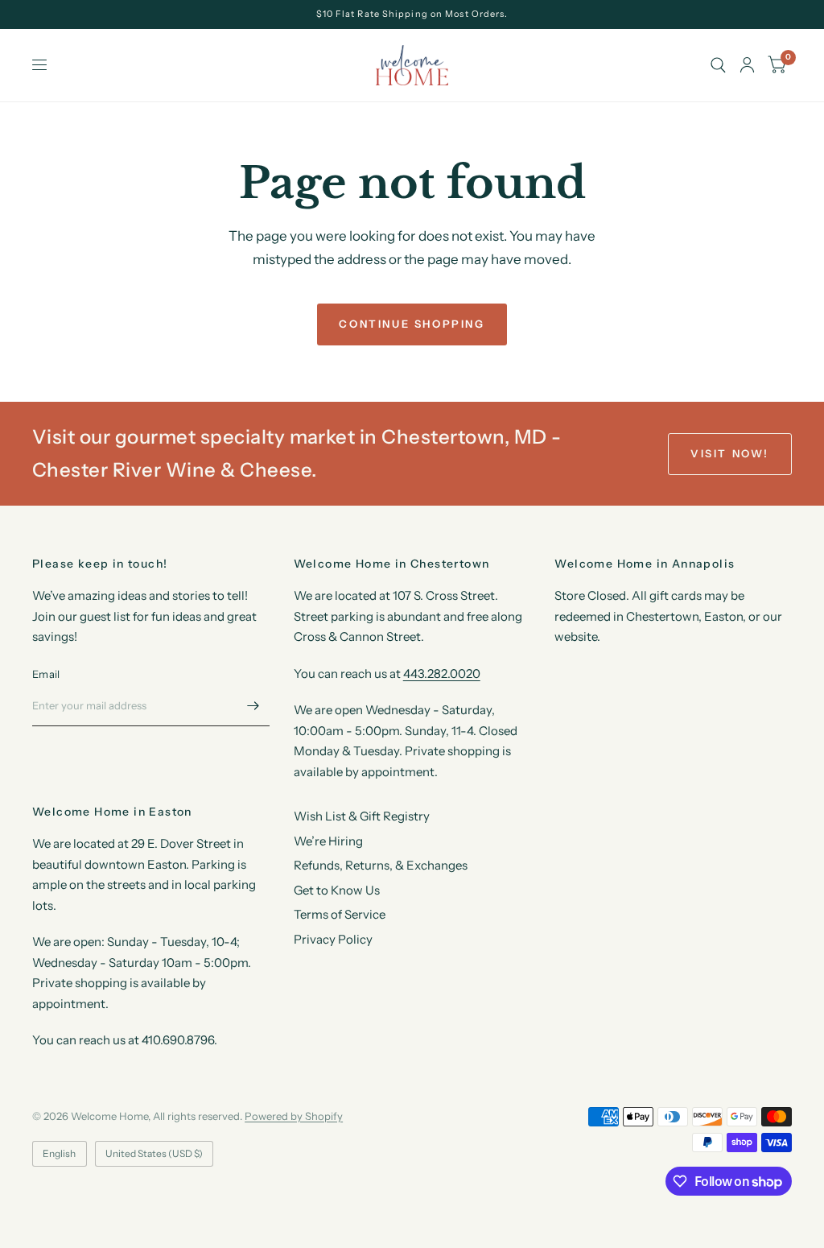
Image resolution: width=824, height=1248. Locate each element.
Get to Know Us (337, 890)
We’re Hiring (328, 841)
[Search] (718, 65)
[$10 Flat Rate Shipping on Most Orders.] (412, 14)
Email (46, 673)
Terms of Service (339, 914)
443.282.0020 (441, 673)
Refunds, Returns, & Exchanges (381, 865)
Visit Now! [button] (729, 453)
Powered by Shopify (294, 1116)
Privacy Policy (333, 939)
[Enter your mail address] (253, 705)
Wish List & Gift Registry (362, 816)
